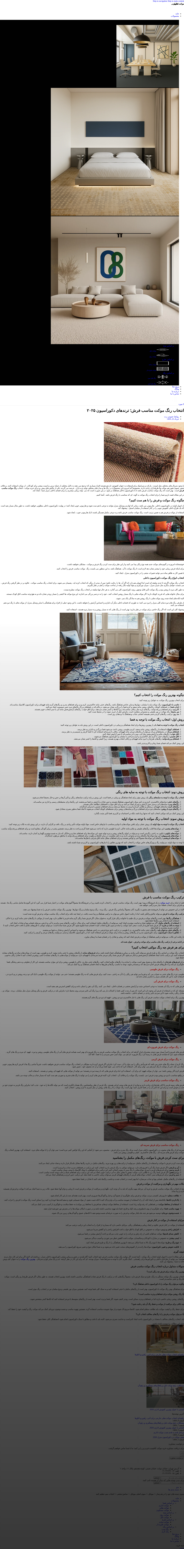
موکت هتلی (164, 1508)
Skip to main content (176, 1)
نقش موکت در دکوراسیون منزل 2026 (168, 1437)
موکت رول (152, 356)
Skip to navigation (160, 1)
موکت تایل (153, 351)
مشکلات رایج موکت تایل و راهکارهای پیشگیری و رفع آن (161, 1385)
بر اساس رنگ (168, 373)
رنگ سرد (165, 1529)
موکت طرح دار (151, 370)
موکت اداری (164, 1505)
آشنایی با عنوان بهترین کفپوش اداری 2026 (167, 1409)
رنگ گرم (165, 1532)
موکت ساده (152, 364)
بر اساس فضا (168, 1503)
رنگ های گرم (152, 384)
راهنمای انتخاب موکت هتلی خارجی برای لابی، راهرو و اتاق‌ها (159, 1354)
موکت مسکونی (162, 1510)
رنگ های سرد (152, 378)
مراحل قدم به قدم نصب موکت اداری (168, 1432)
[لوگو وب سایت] (174, 9)
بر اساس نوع (168, 346)
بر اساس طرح (168, 359)
